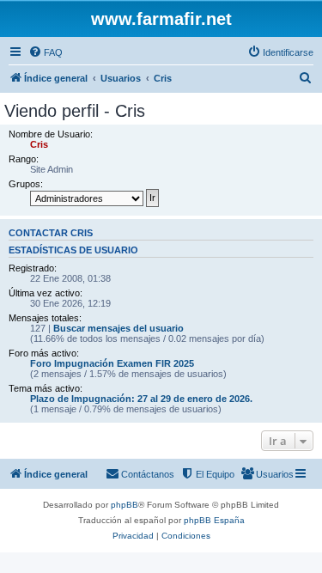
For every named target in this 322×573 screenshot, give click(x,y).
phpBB (124, 504)
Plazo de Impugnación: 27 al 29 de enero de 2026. (141, 398)
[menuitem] (45, 52)
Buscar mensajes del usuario (118, 328)
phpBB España (214, 520)
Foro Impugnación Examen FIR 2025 (112, 363)
